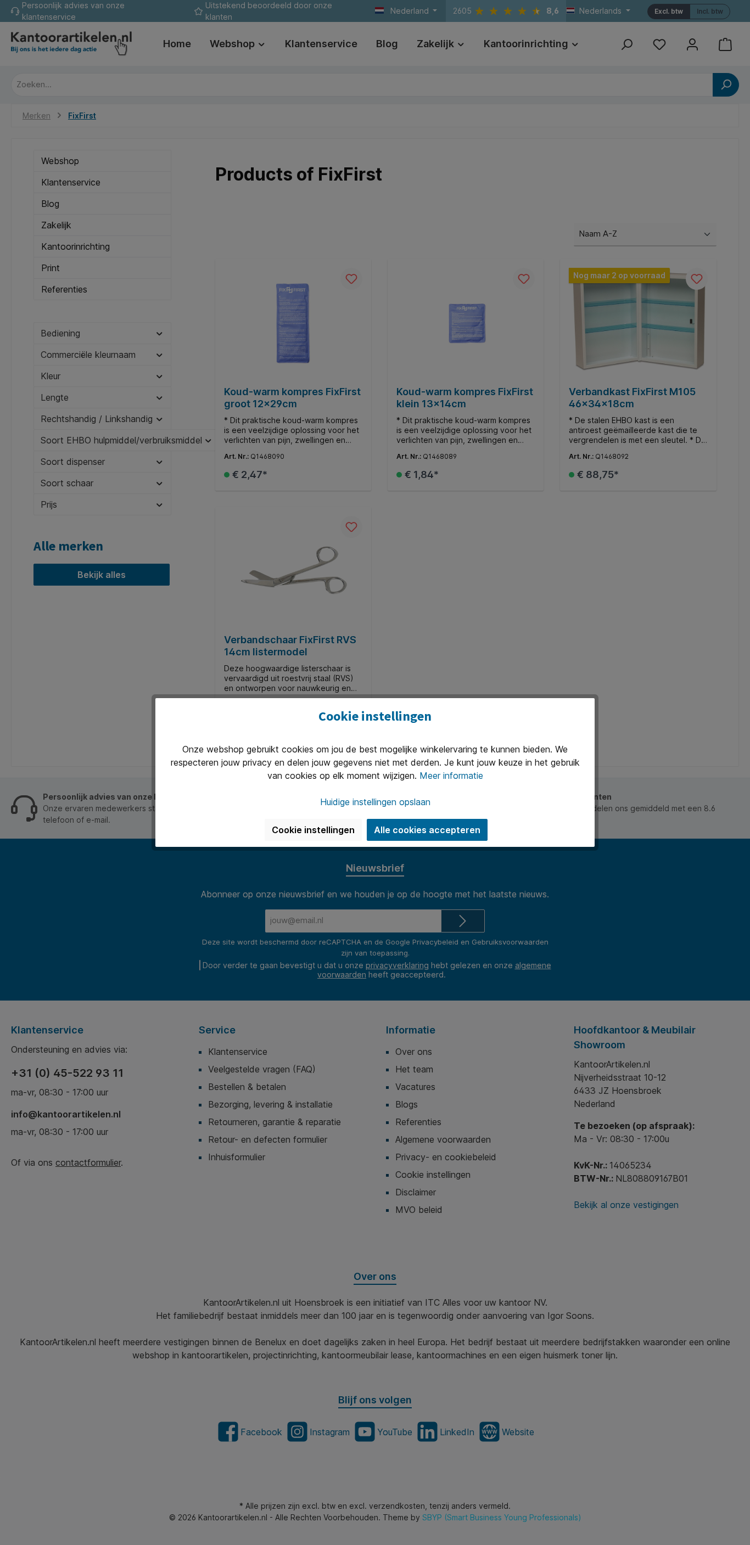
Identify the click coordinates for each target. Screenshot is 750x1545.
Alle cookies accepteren (427, 829)
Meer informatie (451, 775)
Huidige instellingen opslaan (375, 801)
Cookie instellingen (313, 829)
